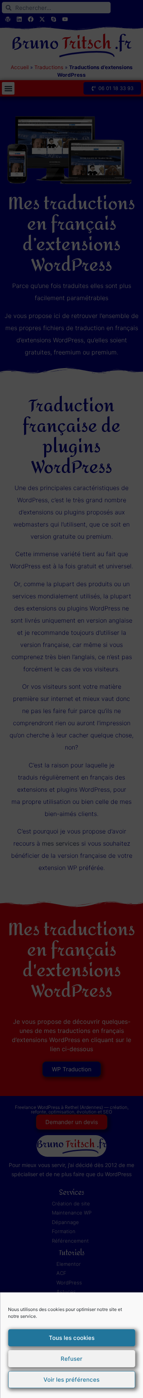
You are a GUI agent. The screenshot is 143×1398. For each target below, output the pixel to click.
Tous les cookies (72, 1337)
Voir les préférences (71, 1379)
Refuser (71, 1358)
